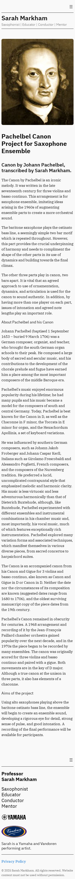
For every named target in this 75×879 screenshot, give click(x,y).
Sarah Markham (24, 18)
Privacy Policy (13, 861)
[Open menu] (71, 6)
